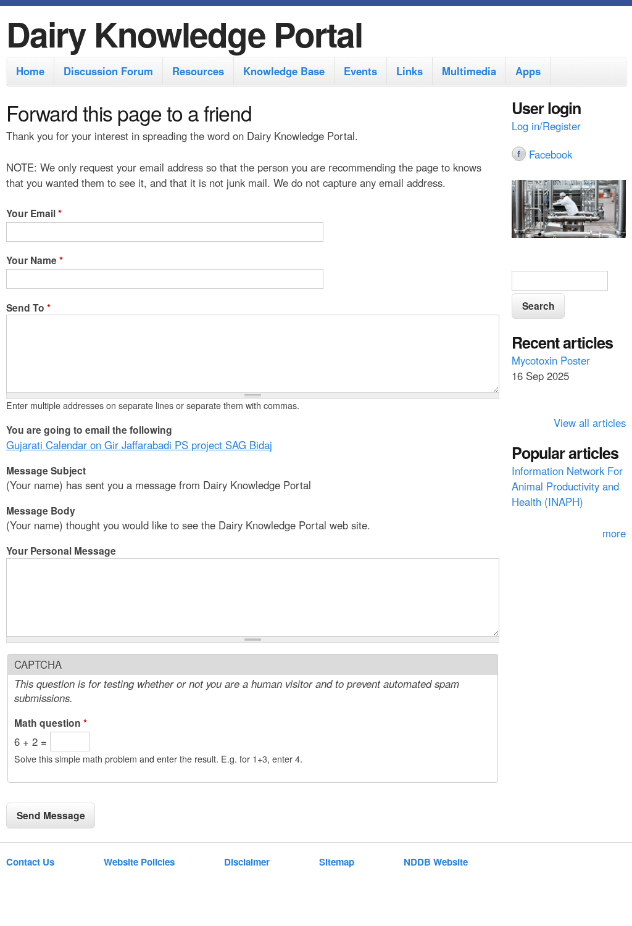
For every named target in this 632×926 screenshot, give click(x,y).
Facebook (550, 154)
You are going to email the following (89, 430)
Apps (528, 71)
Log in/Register (546, 125)
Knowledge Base (284, 71)
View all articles (590, 422)
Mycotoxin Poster (551, 360)
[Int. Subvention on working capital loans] (569, 211)
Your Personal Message (61, 551)
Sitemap (336, 862)
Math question (50, 723)
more (614, 533)
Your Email (34, 213)
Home (30, 71)
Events (360, 71)
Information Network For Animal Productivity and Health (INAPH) (567, 486)
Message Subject (46, 470)
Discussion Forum (108, 71)
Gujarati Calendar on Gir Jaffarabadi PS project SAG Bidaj (139, 444)
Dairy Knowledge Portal (184, 33)
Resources (198, 71)
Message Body (40, 510)
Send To (28, 307)
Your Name (34, 260)
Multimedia (469, 71)
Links (409, 71)
